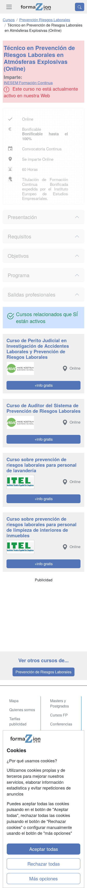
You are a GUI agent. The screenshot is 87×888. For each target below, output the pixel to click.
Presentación (22, 216)
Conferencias (61, 724)
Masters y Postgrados (59, 703)
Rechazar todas (43, 863)
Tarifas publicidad (17, 721)
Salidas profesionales (31, 294)
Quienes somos (22, 709)
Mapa (14, 700)
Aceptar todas (43, 849)
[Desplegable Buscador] (79, 7)
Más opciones (43, 878)
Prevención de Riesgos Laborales (43, 671)
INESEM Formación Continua (28, 82)
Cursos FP (59, 715)
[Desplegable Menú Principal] (9, 7)
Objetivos (18, 255)
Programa (18, 275)
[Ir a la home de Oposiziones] (36, 7)
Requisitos (19, 236)
